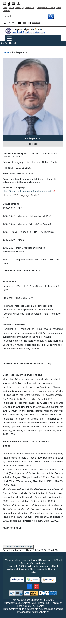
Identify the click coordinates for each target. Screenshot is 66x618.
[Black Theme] (19, 23)
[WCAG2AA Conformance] (31, 593)
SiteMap (56, 560)
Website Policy (12, 560)
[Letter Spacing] (18, 3)
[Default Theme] (29, 23)
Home (6, 52)
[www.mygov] (33, 579)
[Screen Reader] (13, 3)
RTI (11, 8)
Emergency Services (45, 8)
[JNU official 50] (36, 586)
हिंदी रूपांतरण (36, 23)
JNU (5, 8)
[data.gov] (48, 580)
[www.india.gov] (17, 579)
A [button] (13, 23)
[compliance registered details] (48, 593)
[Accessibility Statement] (9, 3)
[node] (25, 31)
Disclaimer (44, 560)
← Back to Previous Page (18, 546)
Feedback (40, 563)
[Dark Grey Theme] (24, 23)
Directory (19, 8)
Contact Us (29, 8)
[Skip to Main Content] (4, 3)
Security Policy (29, 560)
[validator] (16, 593)
